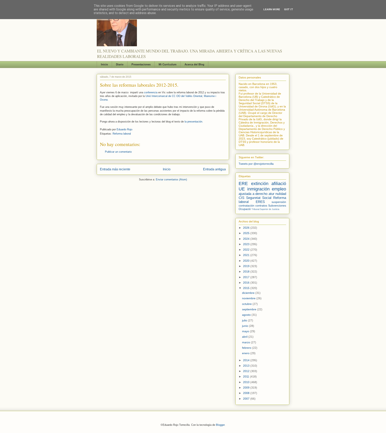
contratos (261, 205)
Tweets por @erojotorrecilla (256, 163)
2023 (246, 244)
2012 (246, 371)
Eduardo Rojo (124, 129)
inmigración (258, 188)
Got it (288, 9)
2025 (246, 233)
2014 (246, 360)
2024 (246, 238)
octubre (247, 303)
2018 (246, 271)
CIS (241, 198)
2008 (246, 393)
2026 (246, 227)
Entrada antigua (214, 169)
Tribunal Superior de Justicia (265, 209)
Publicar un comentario (118, 151)
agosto (247, 314)
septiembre (249, 309)
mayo (246, 331)
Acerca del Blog (194, 64)
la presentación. (194, 121)
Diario (119, 64)
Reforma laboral (122, 133)
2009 (246, 387)
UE (242, 188)
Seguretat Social (259, 198)
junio (245, 325)
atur (271, 194)
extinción (259, 183)
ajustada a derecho (253, 194)
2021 (246, 255)
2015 (246, 288)
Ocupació (245, 209)
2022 (246, 249)
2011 (246, 376)
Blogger (220, 424)
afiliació (278, 183)
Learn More (271, 9)
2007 (246, 398)
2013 (246, 365)
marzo (246, 342)
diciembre (248, 292)
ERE (243, 183)
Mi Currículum (168, 64)
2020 (246, 260)
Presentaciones (141, 64)
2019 (246, 266)
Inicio (104, 64)
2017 (246, 277)
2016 (246, 282)
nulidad (280, 194)
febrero (247, 347)
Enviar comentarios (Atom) (171, 179)
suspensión (279, 202)
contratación (246, 205)
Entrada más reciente (115, 169)
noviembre (249, 298)
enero (246, 353)
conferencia (150, 92)
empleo (279, 188)
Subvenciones (277, 205)
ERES (260, 202)
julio (245, 320)
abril (245, 336)
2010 (246, 382)
